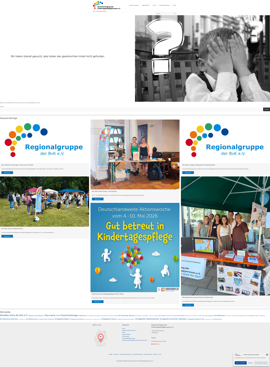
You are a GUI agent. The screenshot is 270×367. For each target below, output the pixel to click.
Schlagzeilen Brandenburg (77, 319)
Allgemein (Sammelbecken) (36, 315)
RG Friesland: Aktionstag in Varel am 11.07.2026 (17, 165)
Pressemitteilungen (69, 315)
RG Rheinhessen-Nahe (252, 315)
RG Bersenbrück (104, 315)
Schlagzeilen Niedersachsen (147, 319)
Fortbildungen (125, 336)
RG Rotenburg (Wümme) (9, 319)
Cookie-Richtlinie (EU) (137, 354)
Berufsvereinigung (134, 5)
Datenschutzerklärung (125, 354)
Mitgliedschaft (145, 5)
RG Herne (187, 315)
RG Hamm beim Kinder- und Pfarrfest (104, 191)
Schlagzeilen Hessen (109, 319)
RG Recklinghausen (242, 315)
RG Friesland (162, 315)
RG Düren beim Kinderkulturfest (12, 228)
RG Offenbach (228, 315)
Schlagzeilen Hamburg (97, 319)
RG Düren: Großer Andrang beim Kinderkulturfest (198, 165)
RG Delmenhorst (138, 315)
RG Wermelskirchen (21, 319)
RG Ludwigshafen (209, 315)
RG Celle (116, 315)
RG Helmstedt (181, 315)
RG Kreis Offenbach (193, 315)
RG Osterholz (235, 315)
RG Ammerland (90, 315)
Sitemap (155, 354)
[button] (267, 354)
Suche (174, 5)
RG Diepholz (145, 315)
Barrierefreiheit (148, 354)
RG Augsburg (97, 315)
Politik (58, 315)
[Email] (156, 344)
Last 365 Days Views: (156, 341)
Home (123, 328)
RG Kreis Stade (201, 315)
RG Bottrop (111, 315)
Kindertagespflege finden (128, 338)
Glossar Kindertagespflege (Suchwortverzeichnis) (134, 340)
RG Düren (156, 315)
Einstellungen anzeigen (261, 363)
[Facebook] (152, 344)
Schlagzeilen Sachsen (208, 319)
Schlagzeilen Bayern (62, 319)
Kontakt (32, 102)
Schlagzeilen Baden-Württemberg (46, 319)
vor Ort (154, 5)
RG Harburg (174, 315)
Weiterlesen (7, 172)
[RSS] (158, 344)
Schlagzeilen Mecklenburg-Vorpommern (126, 319)
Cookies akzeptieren (240, 363)
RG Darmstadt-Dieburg (126, 315)
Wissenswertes (217, 319)
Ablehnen (250, 363)
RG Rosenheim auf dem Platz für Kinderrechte (197, 297)
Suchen (2, 106)
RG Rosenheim (262, 315)
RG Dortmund (151, 315)
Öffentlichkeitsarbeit (164, 5)
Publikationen (83, 315)
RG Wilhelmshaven (32, 319)
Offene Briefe (49, 315)
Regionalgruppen (126, 334)
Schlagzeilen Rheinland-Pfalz (195, 319)
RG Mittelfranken (219, 315)
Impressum (116, 354)
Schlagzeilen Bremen (88, 319)
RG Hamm (168, 315)
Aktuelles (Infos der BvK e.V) (14, 315)
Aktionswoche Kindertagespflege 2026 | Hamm (107, 294)
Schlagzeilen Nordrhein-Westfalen (173, 319)
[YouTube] (154, 344)
